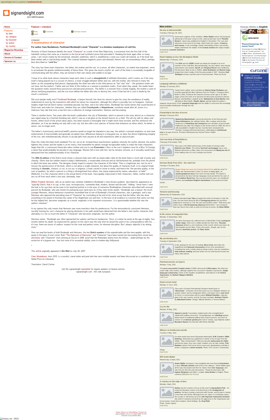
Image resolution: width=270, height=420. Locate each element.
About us (124, 412)
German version (80, 32)
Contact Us (142, 412)
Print (36, 32)
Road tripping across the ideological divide (179, 57)
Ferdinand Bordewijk (67, 99)
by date (9, 33)
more (257, 62)
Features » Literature (41, 27)
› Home (6, 27)
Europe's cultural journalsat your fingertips (254, 104)
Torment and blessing (169, 192)
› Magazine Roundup (13, 50)
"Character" (78, 51)
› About (6, 54)
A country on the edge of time (173, 381)
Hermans (35, 195)
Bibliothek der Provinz (190, 374)
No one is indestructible (170, 30)
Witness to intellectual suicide (173, 330)
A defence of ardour (253, 78)
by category (11, 37)
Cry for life (165, 307)
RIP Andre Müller (167, 357)
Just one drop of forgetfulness (173, 139)
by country (10, 46)
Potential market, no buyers (172, 262)
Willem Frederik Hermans (42, 182)
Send (36, 34)
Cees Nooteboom (39, 256)
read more (164, 52)
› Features (8, 30)
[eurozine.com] (254, 73)
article (38, 251)
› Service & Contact (12, 57)
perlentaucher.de (35, 2)
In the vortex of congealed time (174, 214)
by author (10, 43)
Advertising (133, 412)
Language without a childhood (173, 84)
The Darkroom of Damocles (78, 235)
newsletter (85, 269)
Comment (49, 32)
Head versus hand (168, 282)
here (151, 235)
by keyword (11, 40)
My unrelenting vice (169, 238)
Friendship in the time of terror (173, 113)
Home (118, 412)
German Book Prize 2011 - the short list (177, 163)
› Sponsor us (9, 61)
